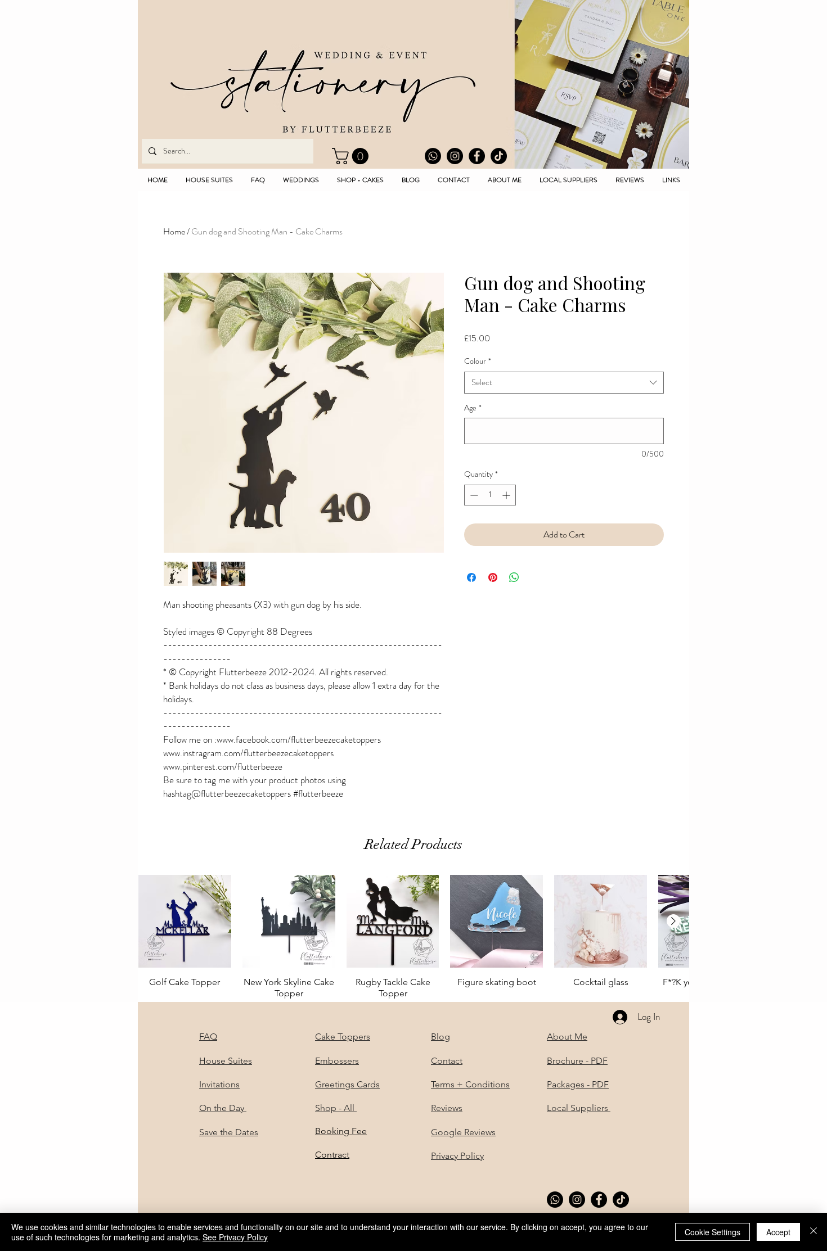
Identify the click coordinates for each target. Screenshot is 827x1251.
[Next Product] (673, 921)
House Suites (225, 1060)
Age (473, 408)
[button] (352, 156)
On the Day (222, 1108)
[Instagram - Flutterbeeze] (455, 156)
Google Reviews (463, 1132)
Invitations (219, 1084)
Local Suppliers (578, 1108)
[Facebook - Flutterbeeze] (477, 156)
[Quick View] (184, 921)
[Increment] (507, 495)
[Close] (813, 1232)
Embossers (337, 1060)
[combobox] (564, 383)
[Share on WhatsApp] (514, 577)
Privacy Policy (457, 1155)
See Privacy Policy (235, 1237)
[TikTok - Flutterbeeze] (499, 156)
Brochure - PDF (577, 1060)
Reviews (446, 1108)
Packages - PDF (578, 1084)
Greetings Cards (347, 1084)
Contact (446, 1060)
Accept (778, 1232)
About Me (567, 1036)
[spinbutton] (490, 495)
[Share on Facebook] (471, 577)
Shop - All (336, 1108)
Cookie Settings (712, 1232)
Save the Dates (228, 1132)
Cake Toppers (342, 1036)
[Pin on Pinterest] (493, 577)
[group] (413, 937)
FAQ (208, 1036)
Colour (477, 361)
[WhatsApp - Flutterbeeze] (433, 156)
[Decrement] (473, 495)
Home (174, 231)
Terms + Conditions (470, 1084)
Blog (440, 1036)
